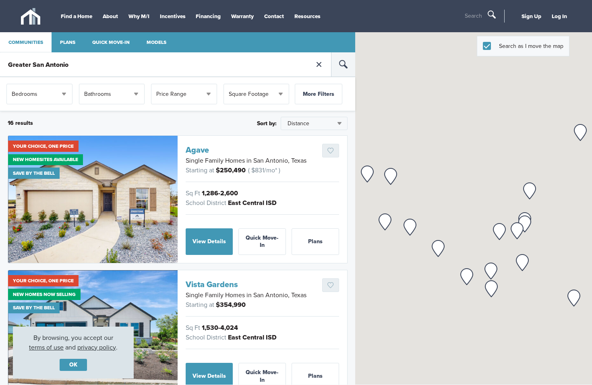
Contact (274, 16)
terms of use (46, 347)
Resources (307, 16)
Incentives (173, 16)
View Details (209, 241)
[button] (390, 176)
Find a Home (76, 16)
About (110, 16)
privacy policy (96, 347)
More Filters (318, 94)
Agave (197, 150)
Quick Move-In (262, 241)
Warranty (242, 16)
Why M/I (138, 16)
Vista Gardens (212, 284)
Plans (315, 241)
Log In (559, 16)
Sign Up (531, 16)
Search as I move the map (531, 46)
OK (73, 364)
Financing (208, 16)
